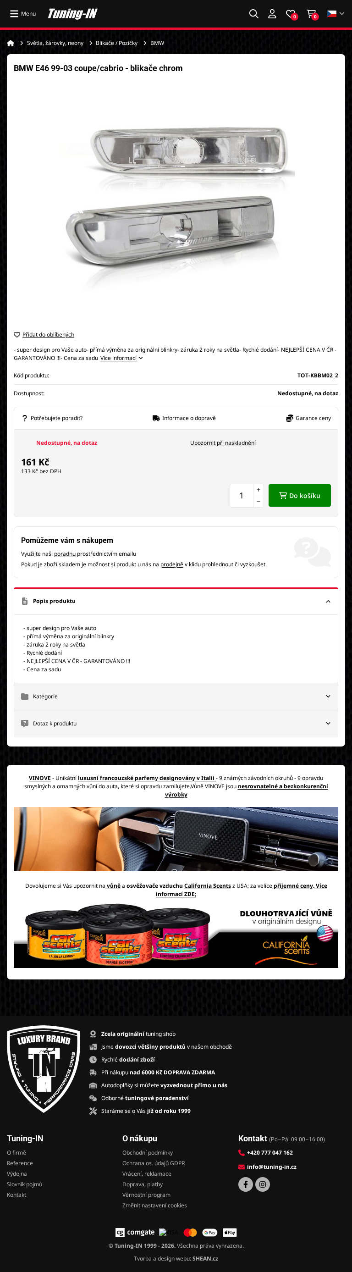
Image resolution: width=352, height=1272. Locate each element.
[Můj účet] (272, 13)
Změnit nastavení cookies (154, 1205)
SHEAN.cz (205, 1258)
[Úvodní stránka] (10, 43)
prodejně (171, 564)
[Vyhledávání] (253, 13)
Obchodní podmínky (147, 1152)
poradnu (65, 554)
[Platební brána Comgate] (135, 1232)
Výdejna (17, 1174)
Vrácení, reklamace (146, 1174)
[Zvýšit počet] (258, 490)
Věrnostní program (146, 1195)
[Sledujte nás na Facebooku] (245, 1184)
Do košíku (304, 495)
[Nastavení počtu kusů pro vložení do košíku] (247, 496)
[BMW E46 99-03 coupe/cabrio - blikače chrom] (176, 201)
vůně (114, 886)
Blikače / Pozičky (117, 43)
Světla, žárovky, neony (55, 43)
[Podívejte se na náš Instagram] (262, 1184)
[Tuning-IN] (73, 13)
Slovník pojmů (24, 1184)
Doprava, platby (142, 1184)
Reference (20, 1163)
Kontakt (16, 1195)
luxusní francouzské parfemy (118, 778)
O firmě (16, 1152)
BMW (157, 43)
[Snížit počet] (258, 502)
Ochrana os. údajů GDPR (153, 1163)
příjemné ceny (293, 886)
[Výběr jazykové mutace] (336, 14)
